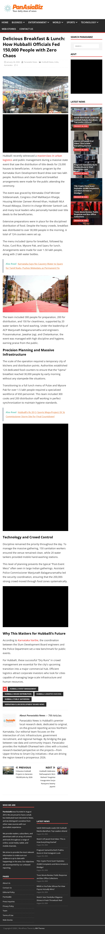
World (57, 22)
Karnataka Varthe (28, 640)
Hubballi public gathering (17, 699)
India (56, 62)
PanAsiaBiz (7, 811)
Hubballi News (47, 62)
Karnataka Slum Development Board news (24, 704)
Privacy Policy (8, 906)
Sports (71, 22)
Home (5, 22)
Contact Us (26, 28)
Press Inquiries (9, 901)
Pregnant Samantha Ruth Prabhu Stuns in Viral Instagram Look (85, 167)
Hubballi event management (23, 689)
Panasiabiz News (30, 62)
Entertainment (37, 22)
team (16, 818)
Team (5, 910)
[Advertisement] (35, 133)
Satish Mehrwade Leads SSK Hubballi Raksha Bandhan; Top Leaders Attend (86, 119)
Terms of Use (8, 915)
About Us (6, 883)
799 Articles (55, 715)
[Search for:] (86, 46)
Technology (88, 22)
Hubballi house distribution (18, 694)
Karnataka (8, 65)
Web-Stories (9, 28)
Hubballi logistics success (48, 694)
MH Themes (40, 928)
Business (17, 22)
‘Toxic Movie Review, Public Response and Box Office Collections (86, 214)
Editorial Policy (9, 892)
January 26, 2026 (13, 62)
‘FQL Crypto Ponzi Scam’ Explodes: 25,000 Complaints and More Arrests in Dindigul (86, 189)
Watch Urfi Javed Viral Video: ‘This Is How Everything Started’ (84, 143)
